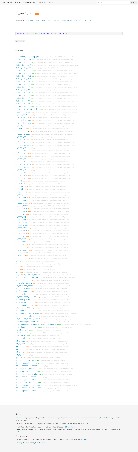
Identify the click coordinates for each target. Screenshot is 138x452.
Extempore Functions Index (11, 2)
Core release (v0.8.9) (29, 2)
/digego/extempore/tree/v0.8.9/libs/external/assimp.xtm (60, 109)
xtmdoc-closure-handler (25, 363)
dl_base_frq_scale (22, 131)
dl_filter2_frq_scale (23, 164)
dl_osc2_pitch (21, 227)
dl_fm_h (18, 181)
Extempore (19, 418)
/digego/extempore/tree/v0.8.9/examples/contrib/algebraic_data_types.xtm (46, 272)
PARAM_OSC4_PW (22, 103)
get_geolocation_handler (25, 296)
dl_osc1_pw (20, 214)
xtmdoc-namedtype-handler (26, 374)
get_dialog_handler (23, 280)
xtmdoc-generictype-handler (26, 368)
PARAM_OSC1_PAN (23, 76)
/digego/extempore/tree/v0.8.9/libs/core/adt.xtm (38, 266)
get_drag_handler (22, 288)
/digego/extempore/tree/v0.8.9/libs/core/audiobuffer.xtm (60, 57)
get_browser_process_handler (27, 274)
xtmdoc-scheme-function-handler (28, 385)
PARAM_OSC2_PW (22, 89)
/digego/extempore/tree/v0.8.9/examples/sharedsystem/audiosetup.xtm (58, 65)
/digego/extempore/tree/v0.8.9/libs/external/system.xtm (44, 357)
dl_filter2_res (20, 169)
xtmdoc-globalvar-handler (25, 371)
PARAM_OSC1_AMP (23, 59)
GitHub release (70, 427)
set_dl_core (20, 341)
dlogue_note (20, 258)
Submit (133, 2)
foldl (17, 261)
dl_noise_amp (21, 192)
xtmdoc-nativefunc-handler (26, 376)
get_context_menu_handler (26, 277)
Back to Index (20, 41)
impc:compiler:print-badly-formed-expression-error (35, 324)
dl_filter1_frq (20, 136)
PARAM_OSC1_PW (22, 81)
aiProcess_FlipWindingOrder (26, 109)
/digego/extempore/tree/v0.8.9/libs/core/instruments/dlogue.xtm (51, 115)
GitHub (17, 432)
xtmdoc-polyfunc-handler (25, 379)
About (51, 2)
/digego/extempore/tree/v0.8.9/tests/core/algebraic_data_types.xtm (44, 264)
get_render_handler (23, 310)
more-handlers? (21, 330)
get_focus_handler (23, 294)
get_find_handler (22, 291)
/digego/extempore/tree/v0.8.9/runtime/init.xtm (47, 330)
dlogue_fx (19, 255)
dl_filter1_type (21, 153)
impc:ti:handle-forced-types (26, 327)
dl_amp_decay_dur (23, 120)
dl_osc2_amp (20, 216)
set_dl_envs (20, 343)
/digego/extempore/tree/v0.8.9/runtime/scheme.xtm (40, 261)
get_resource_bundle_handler (27, 318)
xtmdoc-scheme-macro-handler (28, 387)
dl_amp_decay (21, 114)
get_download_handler (24, 285)
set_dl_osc (19, 354)
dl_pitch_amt (20, 244)
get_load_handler (22, 307)
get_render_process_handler (27, 313)
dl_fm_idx (19, 186)
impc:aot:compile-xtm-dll (25, 321)
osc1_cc (18, 332)
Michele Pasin (40, 443)
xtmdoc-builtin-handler (24, 360)
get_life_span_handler (24, 305)
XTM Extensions (42, 2)
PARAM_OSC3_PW (22, 98)
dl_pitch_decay (21, 250)
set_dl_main (20, 352)
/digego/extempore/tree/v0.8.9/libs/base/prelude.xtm (39, 269)
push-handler (20, 338)
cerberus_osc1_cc (22, 112)
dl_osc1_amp (20, 197)
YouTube (103, 418)
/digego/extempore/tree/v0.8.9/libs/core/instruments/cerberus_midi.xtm (56, 112)
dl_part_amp (20, 238)
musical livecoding (52, 418)
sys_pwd (18, 357)
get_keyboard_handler (24, 302)
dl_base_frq (20, 125)
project (21, 443)
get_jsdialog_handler (23, 299)
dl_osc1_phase (21, 203)
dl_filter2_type (21, 175)
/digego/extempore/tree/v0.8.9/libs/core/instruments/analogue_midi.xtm (48, 333)
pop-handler (20, 335)
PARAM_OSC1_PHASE (24, 78)
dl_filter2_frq (20, 158)
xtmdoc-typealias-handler (25, 390)
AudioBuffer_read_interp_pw (27, 56)
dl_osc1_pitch (21, 208)
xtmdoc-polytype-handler (25, 382)
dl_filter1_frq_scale (23, 142)
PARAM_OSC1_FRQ (23, 67)
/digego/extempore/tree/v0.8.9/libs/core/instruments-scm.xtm (55, 59)
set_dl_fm (19, 349)
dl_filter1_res (20, 147)
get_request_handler (23, 316)
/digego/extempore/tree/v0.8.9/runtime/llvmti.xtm (55, 322)
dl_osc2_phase (21, 222)
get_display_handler (23, 283)
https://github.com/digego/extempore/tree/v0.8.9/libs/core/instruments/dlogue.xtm (58, 20)
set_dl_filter (20, 346)
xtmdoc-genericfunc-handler (26, 365)
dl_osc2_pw (20, 233)
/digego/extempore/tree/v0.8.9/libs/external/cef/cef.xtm (61, 275)
